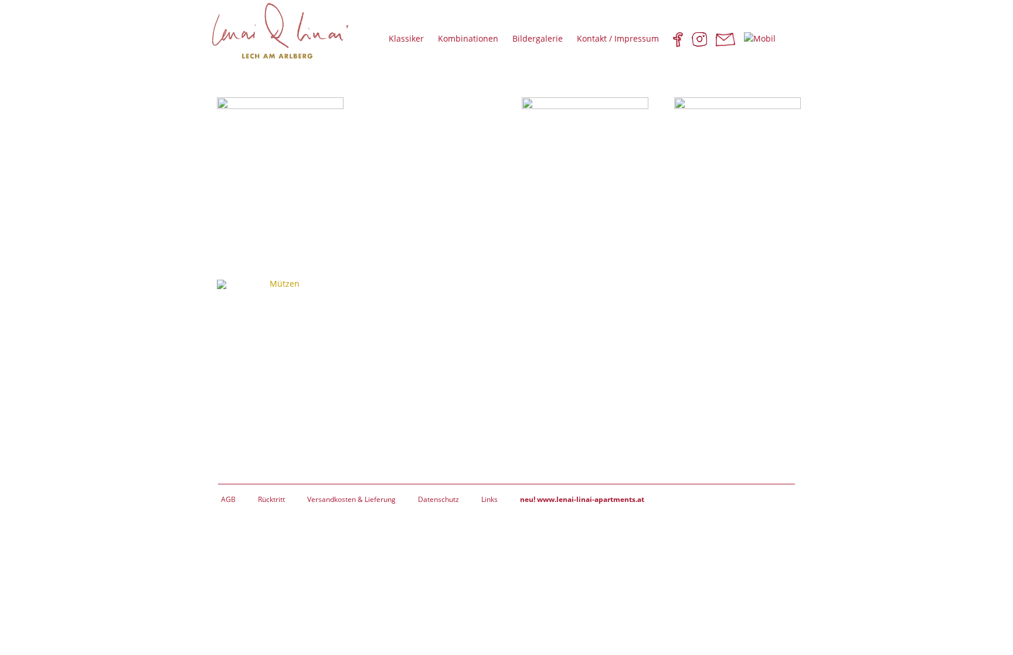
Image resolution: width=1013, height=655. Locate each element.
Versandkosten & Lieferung (351, 499)
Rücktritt (271, 499)
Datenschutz (438, 499)
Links (489, 499)
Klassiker (406, 38)
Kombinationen (468, 38)
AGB (228, 499)
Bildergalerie (537, 38)
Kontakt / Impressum (618, 38)
